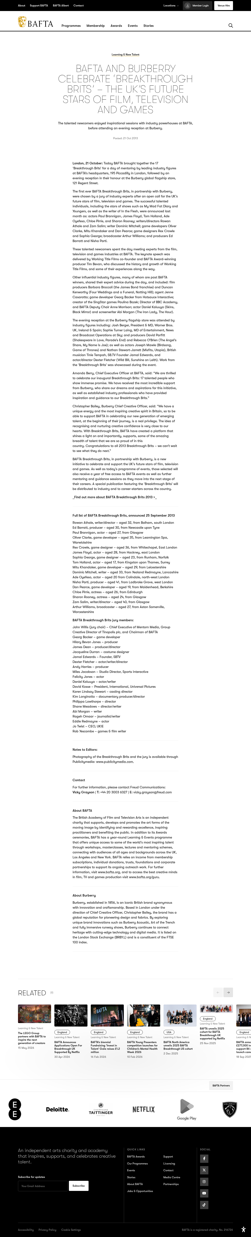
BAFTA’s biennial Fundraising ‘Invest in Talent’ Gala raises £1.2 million (106, 1014)
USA (169, 1032)
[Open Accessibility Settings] (243, 1229)
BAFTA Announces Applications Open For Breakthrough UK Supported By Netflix (70, 1014)
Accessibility (26, 1229)
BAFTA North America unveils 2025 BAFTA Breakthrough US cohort (179, 1014)
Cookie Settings (71, 1229)
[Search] (231, 25)
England (62, 1032)
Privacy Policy (47, 1229)
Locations (169, 5)
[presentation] (218, 992)
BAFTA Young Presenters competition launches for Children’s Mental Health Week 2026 (143, 1017)
